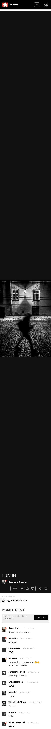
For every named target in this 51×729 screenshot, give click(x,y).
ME (4, 639)
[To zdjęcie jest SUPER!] (22, 588)
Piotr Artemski (16, 722)
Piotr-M (12, 658)
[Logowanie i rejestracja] (46, 4)
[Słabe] (33, 588)
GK (4, 649)
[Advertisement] (25, 36)
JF (4, 673)
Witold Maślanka (17, 702)
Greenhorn (14, 628)
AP (4, 713)
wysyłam (41, 617)
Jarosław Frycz (16, 671)
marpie (12, 692)
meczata (13, 638)
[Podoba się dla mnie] (27, 588)
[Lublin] (4, 582)
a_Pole (12, 712)
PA (4, 723)
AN (4, 683)
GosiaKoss (14, 648)
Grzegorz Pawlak (17, 582)
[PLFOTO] (10, 5)
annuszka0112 (15, 681)
